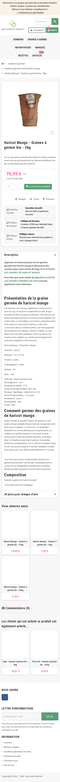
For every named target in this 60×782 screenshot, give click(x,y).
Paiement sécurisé (12, 756)
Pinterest (50, 199)
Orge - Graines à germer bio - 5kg (15, 663)
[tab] (30, 254)
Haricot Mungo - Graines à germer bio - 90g (44, 543)
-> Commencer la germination (30, 12)
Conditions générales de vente (17, 751)
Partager (22, 199)
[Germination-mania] (13, 25)
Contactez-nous (11, 760)
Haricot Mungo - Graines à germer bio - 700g (15, 543)
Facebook (5, 697)
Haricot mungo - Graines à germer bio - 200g (15, 588)
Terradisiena (29, 427)
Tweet (36, 199)
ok (51, 716)
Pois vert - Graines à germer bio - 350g (44, 663)
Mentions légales (11, 747)
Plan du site (9, 765)
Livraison (8, 742)
